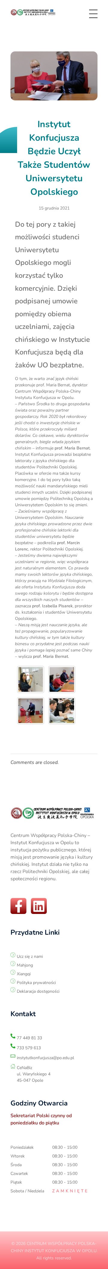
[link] (33, 12)
